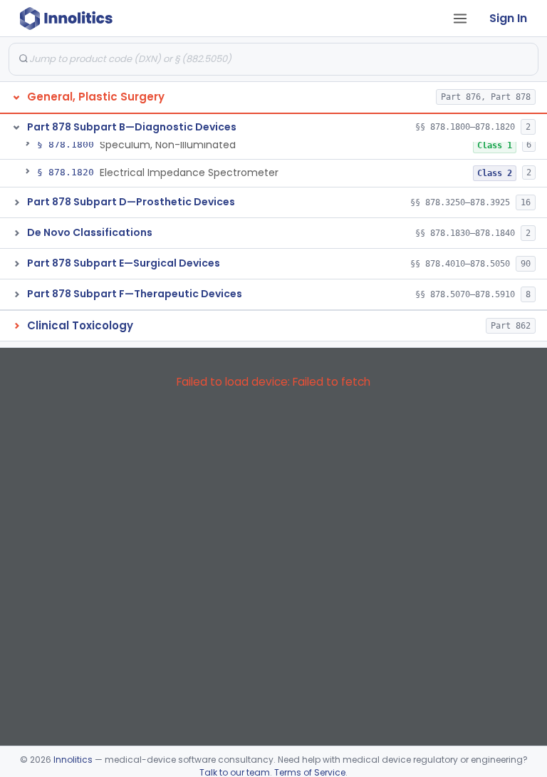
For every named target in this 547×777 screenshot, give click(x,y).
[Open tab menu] (460, 18)
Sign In (508, 18)
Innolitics (73, 759)
